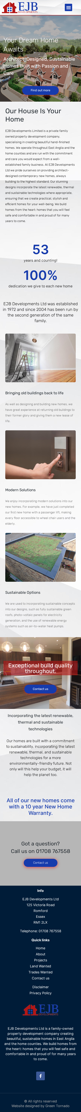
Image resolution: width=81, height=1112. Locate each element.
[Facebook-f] (40, 1076)
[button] (68, 7)
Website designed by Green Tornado (40, 1106)
